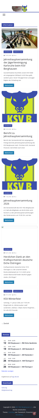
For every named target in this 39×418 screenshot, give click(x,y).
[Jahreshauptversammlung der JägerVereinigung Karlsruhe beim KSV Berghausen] (19, 38)
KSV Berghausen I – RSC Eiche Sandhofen (22, 343)
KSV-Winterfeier (12, 298)
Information (7, 52)
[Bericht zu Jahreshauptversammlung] (19, 106)
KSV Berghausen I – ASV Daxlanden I (20, 355)
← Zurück (5, 323)
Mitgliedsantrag (7, 390)
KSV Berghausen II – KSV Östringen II (21, 361)
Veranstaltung (18, 52)
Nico (15, 55)
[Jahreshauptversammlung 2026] (19, 174)
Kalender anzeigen (8, 371)
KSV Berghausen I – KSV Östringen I (20, 367)
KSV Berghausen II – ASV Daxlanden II (21, 349)
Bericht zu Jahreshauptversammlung (18, 134)
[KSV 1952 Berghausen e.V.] (19, 6)
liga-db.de (15, 377)
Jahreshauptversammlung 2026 (18, 202)
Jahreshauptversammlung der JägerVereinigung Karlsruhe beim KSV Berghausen (18, 64)
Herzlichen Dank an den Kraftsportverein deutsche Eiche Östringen (18, 260)
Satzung (4, 388)
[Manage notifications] (34, 413)
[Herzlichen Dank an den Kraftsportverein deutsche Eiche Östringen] (19, 236)
